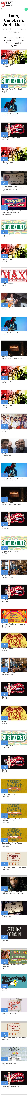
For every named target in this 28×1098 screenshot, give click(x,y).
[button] (15, 2)
